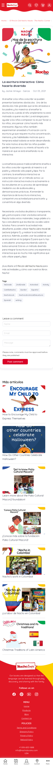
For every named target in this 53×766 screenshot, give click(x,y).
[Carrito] (42, 5)
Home (26, 706)
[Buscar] (29, 5)
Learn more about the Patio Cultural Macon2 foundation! (23, 497)
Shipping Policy (26, 731)
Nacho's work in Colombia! (17, 576)
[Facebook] (14, 694)
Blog (26, 714)
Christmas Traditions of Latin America (23, 649)
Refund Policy (26, 739)
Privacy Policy (26, 735)
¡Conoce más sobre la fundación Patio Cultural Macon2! (20, 538)
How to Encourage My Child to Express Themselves (19, 416)
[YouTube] (29, 694)
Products (26, 710)
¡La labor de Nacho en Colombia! (21, 613)
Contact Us (26, 718)
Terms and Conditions (26, 727)
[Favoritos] (36, 5)
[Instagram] (36, 694)
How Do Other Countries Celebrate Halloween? (22, 457)
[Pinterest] (21, 694)
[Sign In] (49, 5)
